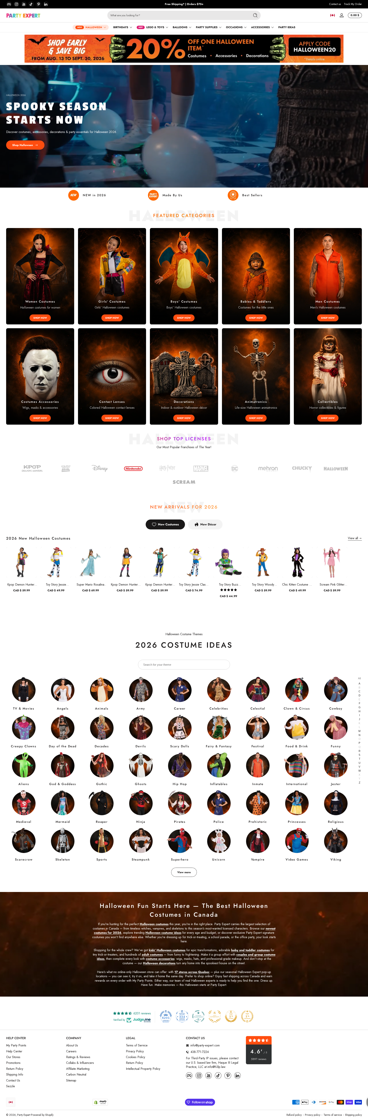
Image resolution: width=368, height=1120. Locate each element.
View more (184, 872)
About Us (72, 1045)
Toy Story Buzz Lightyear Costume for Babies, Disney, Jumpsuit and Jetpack (228, 584)
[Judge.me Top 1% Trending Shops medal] (247, 1016)
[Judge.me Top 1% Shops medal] (231, 1016)
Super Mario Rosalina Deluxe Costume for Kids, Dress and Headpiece (90, 584)
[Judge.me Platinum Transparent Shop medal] (198, 1016)
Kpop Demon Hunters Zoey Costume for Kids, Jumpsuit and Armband (159, 584)
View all (353, 538)
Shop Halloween (22, 145)
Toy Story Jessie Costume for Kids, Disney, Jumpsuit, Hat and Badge (56, 584)
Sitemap (71, 1080)
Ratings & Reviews (78, 1057)
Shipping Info (14, 1074)
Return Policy (14, 1069)
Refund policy (294, 1115)
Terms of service (333, 1115)
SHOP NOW (40, 318)
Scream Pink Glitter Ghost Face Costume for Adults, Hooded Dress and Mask (332, 584)
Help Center (14, 1051)
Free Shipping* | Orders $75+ (184, 4)
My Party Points (16, 1045)
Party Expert (23, 1115)
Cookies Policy (135, 1057)
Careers (71, 1051)
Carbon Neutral (76, 1074)
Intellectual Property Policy (143, 1069)
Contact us (335, 4)
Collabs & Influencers (80, 1063)
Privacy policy (312, 1115)
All (359, 678)
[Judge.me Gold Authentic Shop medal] (215, 1016)
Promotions (13, 1063)
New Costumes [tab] (168, 524)
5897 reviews (258, 1059)
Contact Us (13, 1080)
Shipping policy (353, 1115)
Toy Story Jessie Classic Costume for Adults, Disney (194, 584)
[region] (184, 4)
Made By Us (172, 195)
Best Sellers (252, 195)
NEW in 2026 (94, 195)
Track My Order (353, 4)
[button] (332, 15)
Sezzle (10, 1086)
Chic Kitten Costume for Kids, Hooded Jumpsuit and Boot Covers (297, 584)
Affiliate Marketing (78, 1069)
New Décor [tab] (208, 524)
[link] (234, 469)
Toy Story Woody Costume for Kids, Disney (263, 584)
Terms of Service (137, 1045)
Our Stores (13, 1057)
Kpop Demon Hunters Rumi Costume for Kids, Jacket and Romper (21, 584)
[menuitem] (34, 1045)
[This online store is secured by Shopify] (100, 1102)
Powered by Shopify (42, 1115)
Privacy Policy (135, 1051)
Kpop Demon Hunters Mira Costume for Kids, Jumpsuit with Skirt (125, 584)
